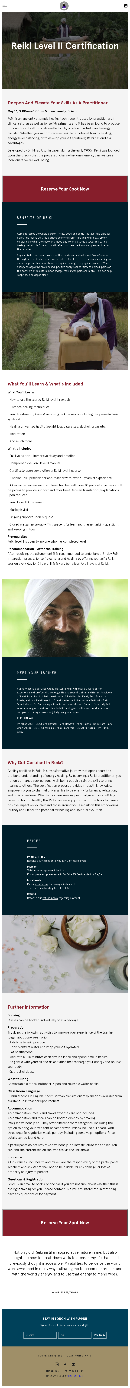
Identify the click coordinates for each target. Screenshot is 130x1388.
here (40, 1137)
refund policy (50, 898)
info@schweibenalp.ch (23, 1123)
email (27, 1184)
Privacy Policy (74, 1371)
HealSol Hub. (76, 1376)
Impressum (53, 1371)
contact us (41, 884)
